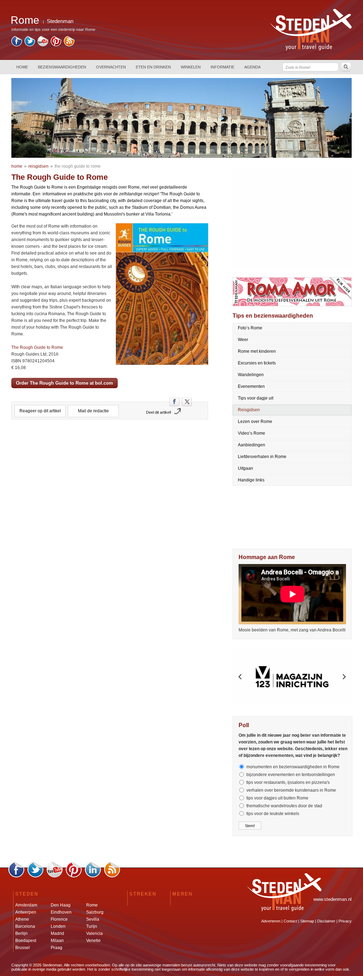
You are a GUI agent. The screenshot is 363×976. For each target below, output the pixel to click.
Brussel (22, 947)
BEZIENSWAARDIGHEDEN (62, 67)
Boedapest (25, 940)
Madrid (57, 933)
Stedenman (60, 21)
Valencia (94, 933)
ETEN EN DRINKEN (153, 67)
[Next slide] (344, 677)
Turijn (91, 926)
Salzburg (95, 912)
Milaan (57, 940)
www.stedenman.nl (332, 899)
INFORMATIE (222, 67)
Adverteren (270, 921)
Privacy (345, 921)
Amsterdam (26, 905)
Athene (22, 919)
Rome (92, 905)
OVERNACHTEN (111, 67)
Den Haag (61, 905)
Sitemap (307, 921)
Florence (59, 919)
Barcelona (25, 926)
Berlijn (21, 933)
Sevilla (92, 919)
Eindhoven (61, 912)
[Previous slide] (240, 677)
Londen (58, 926)
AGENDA (252, 67)
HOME (22, 67)
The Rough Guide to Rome (37, 347)
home (16, 166)
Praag (56, 947)
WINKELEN (191, 67)
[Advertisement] (110, 456)
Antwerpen (25, 912)
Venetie (93, 940)
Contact (290, 921)
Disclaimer (326, 921)
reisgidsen (38, 166)
